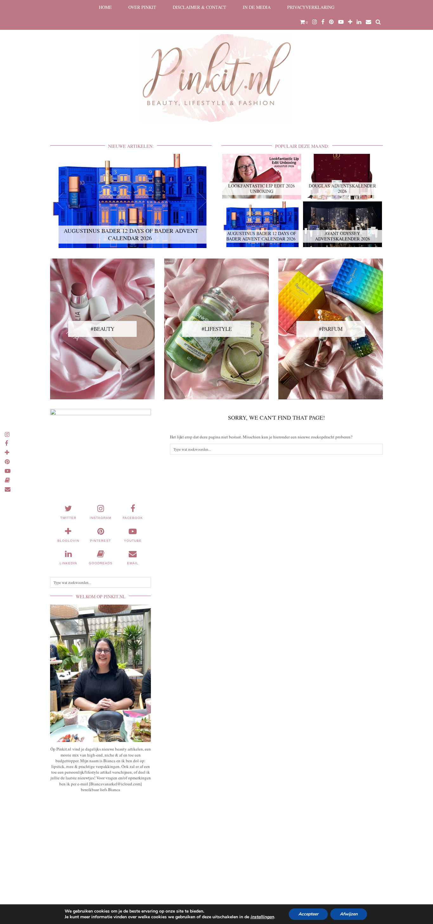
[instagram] (314, 22)
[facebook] (323, 22)
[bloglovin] (350, 22)
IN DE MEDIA (257, 7)
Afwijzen (349, 914)
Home (105, 7)
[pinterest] (331, 22)
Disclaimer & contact (199, 7)
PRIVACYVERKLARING (310, 7)
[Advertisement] (100, 844)
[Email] (368, 22)
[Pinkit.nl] (216, 65)
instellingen (262, 917)
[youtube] (341, 22)
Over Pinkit (142, 7)
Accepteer (308, 914)
